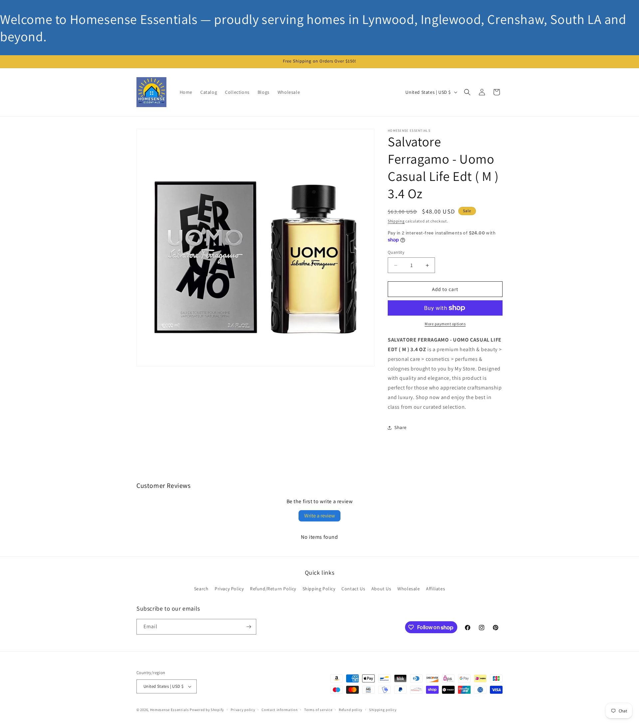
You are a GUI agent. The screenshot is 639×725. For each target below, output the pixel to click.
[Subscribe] (248, 627)
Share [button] (400, 427)
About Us (381, 589)
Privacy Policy (229, 589)
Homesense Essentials (169, 709)
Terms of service (318, 709)
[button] (467, 92)
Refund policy (350, 709)
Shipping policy (383, 709)
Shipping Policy (319, 589)
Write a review (319, 515)
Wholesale (408, 589)
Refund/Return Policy (273, 589)
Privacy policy (243, 709)
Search (201, 589)
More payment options (445, 323)
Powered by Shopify (207, 709)
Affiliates (435, 589)
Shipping (396, 220)
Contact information (280, 709)
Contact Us (353, 589)
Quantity (396, 252)
